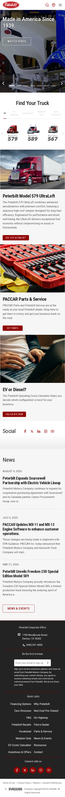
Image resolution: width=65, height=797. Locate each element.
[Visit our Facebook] (25, 431)
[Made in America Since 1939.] (32, 51)
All (5, 113)
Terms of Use (9, 783)
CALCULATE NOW (14, 414)
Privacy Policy (24, 783)
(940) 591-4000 (34, 645)
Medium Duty (42, 113)
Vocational (27, 113)
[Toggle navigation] (60, 5)
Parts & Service (43, 731)
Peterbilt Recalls (21, 724)
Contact (38, 752)
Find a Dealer (41, 724)
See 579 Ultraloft (16, 237)
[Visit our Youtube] (52, 431)
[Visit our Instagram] (45, 431)
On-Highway (14, 113)
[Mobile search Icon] (47, 5)
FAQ (28, 717)
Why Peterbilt (42, 704)
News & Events (43, 738)
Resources (40, 745)
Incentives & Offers (19, 752)
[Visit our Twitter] (32, 431)
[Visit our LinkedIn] (38, 431)
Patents (36, 783)
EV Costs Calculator (19, 745)
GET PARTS (12, 328)
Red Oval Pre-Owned (46, 710)
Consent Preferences (52, 783)
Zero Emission (56, 113)
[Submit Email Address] (48, 662)
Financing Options (20, 704)
